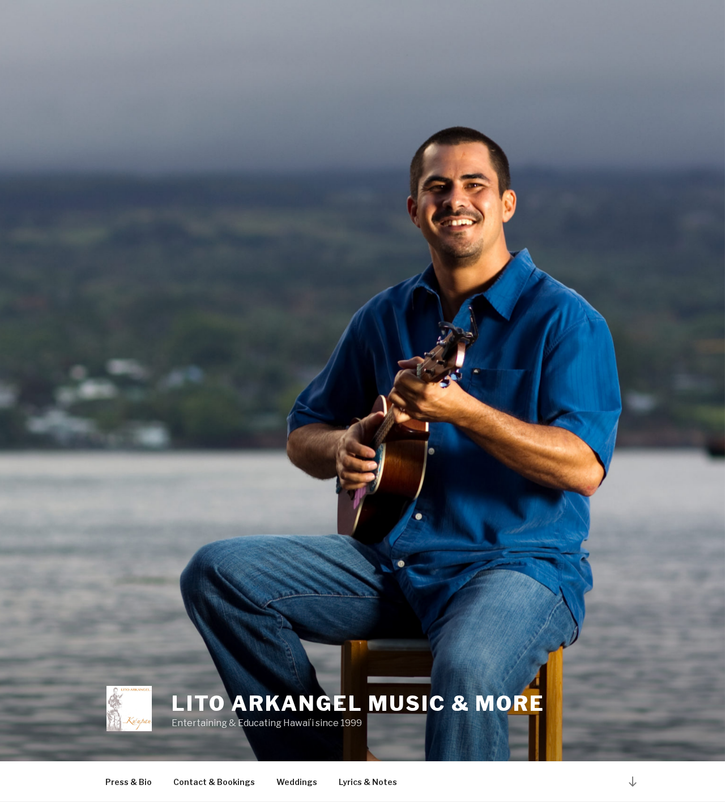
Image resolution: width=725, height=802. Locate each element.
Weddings (296, 782)
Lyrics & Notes (368, 782)
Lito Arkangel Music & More (358, 703)
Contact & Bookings (214, 782)
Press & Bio (128, 782)
